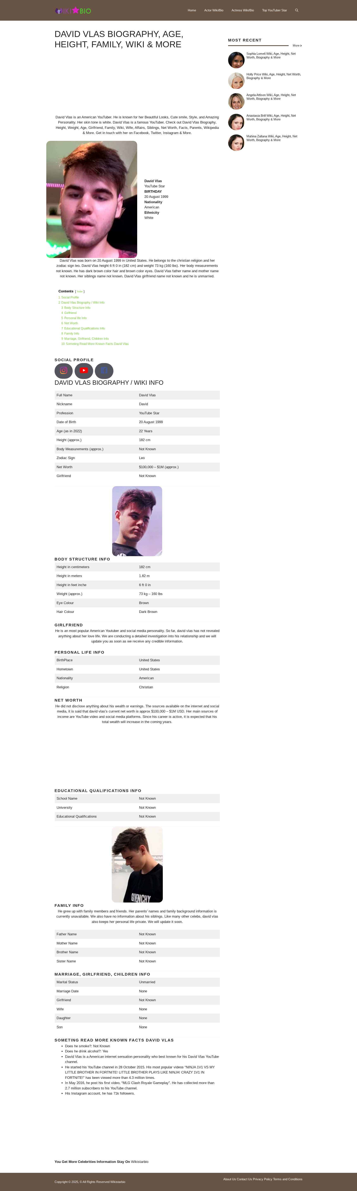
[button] (296, 10)
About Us (229, 1179)
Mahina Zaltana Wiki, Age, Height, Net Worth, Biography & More (271, 138)
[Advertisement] (137, 86)
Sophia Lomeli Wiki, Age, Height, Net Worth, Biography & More (271, 55)
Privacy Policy (262, 1179)
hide (80, 291)
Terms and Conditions (287, 1179)
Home (192, 10)
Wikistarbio (139, 1162)
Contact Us (244, 1179)
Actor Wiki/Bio (213, 10)
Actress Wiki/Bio (243, 10)
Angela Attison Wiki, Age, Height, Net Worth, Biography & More (271, 96)
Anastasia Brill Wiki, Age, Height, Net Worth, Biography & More (271, 117)
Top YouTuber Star (274, 10)
